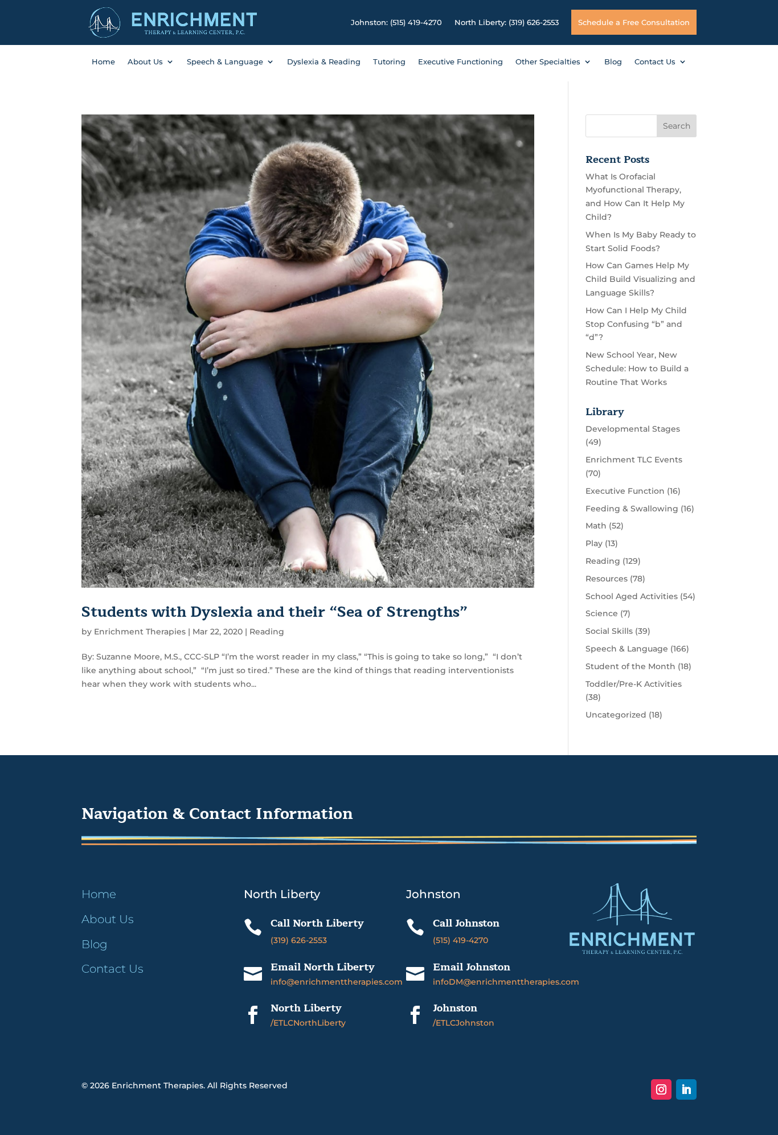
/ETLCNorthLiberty (308, 1023)
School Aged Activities (631, 596)
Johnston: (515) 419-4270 (396, 22)
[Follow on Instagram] (661, 1089)
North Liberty (306, 1008)
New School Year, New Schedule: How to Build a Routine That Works (637, 368)
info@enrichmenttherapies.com (337, 982)
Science (601, 613)
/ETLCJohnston (463, 1023)
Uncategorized (615, 715)
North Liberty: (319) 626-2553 (506, 22)
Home (103, 62)
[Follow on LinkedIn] (686, 1089)
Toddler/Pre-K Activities (633, 684)
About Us (145, 62)
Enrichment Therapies (140, 631)
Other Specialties (547, 62)
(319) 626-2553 (299, 940)
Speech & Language (225, 62)
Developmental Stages (632, 429)
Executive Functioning (460, 62)
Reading (266, 631)
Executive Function (625, 491)
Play (594, 543)
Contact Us (654, 62)
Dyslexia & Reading (324, 62)
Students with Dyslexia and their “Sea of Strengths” (274, 612)
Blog (613, 62)
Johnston (455, 1008)
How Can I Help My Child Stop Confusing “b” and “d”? (636, 324)
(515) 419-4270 (460, 940)
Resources (606, 578)
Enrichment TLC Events (633, 459)
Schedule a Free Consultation (634, 22)
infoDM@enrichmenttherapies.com (506, 982)
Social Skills (609, 631)
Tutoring (389, 62)
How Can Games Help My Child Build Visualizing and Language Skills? (640, 279)
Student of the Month (630, 666)
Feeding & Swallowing (631, 508)
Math (596, 526)
